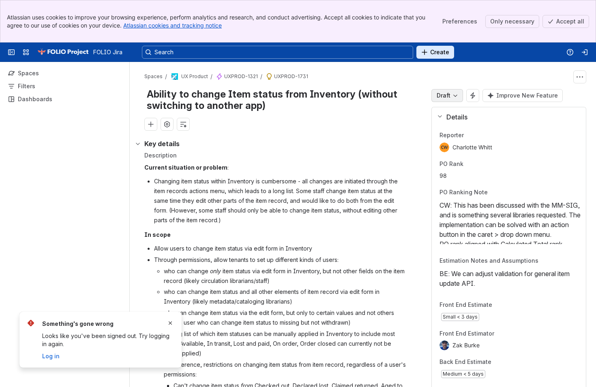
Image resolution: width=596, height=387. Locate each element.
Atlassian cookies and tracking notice (172, 25)
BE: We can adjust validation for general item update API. (504, 278)
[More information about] (492, 193)
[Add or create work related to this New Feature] (150, 124)
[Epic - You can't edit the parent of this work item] (219, 76)
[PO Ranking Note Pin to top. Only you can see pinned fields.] (499, 192)
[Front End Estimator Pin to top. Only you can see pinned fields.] (512, 333)
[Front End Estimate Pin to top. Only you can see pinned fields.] (510, 305)
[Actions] (579, 76)
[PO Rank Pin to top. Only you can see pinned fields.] (481, 164)
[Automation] (472, 95)
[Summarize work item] (183, 124)
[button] (506, 117)
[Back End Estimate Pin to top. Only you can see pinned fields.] (509, 362)
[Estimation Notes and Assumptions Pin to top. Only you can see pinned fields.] (550, 261)
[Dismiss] (170, 323)
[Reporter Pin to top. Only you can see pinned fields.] (481, 135)
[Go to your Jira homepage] (63, 52)
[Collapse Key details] (138, 144)
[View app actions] (167, 124)
